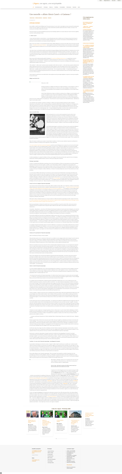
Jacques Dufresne (51, 451)
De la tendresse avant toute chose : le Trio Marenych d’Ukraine (88, 23)
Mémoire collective (39, 17)
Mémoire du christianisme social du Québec (71, 468)
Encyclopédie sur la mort (71, 452)
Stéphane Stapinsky (35, 23)
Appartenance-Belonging (71, 462)
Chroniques (46, 7)
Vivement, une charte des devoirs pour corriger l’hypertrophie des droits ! (75, 414)
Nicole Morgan (50, 460)
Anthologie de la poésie (71, 461)
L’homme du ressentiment (87, 421)
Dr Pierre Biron (50, 454)
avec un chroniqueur (56, 178)
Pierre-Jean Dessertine (51, 459)
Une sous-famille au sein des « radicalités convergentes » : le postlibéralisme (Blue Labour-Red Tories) (88, 61)
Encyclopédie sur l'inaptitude (71, 455)
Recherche (119, 0)
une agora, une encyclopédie (50, 3)
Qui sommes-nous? (38, 7)
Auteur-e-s (51, 7)
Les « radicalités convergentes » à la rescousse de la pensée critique (88, 91)
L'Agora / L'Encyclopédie (71, 450)
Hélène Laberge (50, 452)
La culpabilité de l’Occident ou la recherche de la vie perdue (37, 451)
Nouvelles (74, 7)
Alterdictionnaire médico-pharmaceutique (71, 457)
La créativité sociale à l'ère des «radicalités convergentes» (88, 77)
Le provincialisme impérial (45, 421)
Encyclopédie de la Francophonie (70, 454)
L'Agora (36, 3)
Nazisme (49, 17)
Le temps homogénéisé (87, 29)
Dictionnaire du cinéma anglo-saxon (71, 459)
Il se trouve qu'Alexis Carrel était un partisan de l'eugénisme (40, 145)
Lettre (79, 7)
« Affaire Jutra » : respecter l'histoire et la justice (88, 27)
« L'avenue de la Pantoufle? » (52, 396)
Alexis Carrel (32, 17)
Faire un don (113, 0)
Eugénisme (45, 17)
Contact (101, 0)
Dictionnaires (68, 7)
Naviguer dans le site (107, 0)
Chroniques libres (51, 462)
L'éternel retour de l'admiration (88, 43)
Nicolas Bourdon (50, 456)
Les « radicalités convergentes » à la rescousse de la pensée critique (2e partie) (88, 46)
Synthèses (56, 7)
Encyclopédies (62, 7)
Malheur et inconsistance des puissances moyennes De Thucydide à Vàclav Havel (32, 423)
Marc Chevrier (50, 457)
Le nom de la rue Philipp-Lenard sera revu (58, 58)
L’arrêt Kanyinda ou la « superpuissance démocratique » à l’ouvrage (61, 422)
